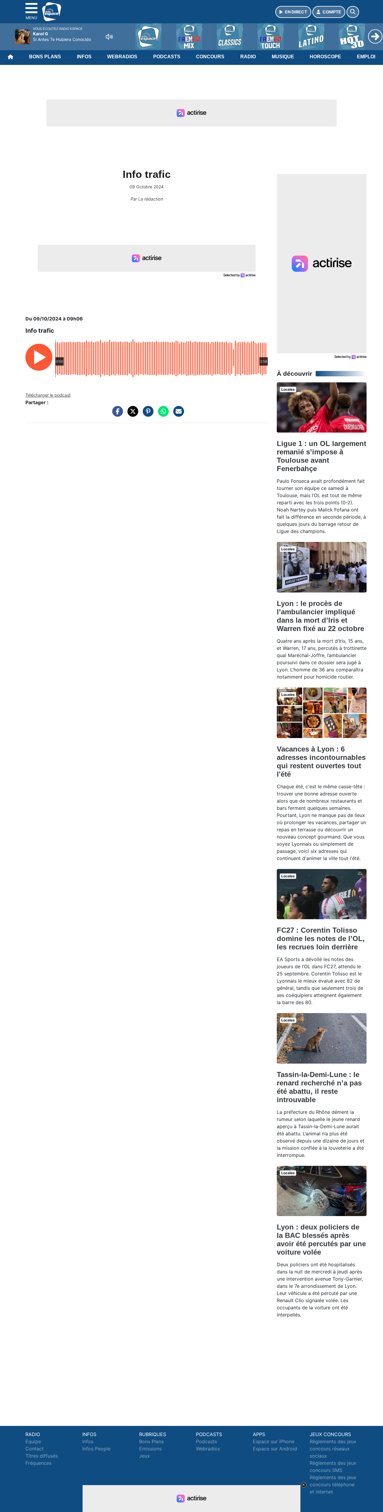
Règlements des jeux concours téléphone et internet (333, 1484)
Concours (210, 56)
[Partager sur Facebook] (116, 414)
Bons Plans (45, 56)
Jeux (144, 1456)
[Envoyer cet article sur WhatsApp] (162, 414)
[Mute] (109, 36)
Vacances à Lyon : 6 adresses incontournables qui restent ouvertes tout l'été (321, 761)
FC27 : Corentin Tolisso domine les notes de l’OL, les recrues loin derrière (321, 938)
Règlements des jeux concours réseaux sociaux (333, 1448)
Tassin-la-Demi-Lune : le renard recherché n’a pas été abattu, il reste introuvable (319, 1087)
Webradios (122, 56)
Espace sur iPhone (273, 1441)
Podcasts (166, 56)
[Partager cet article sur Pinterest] (146, 414)
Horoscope (325, 56)
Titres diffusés (41, 1456)
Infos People (96, 1449)
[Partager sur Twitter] (131, 414)
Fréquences (38, 1463)
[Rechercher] (352, 12)
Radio (248, 56)
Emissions (150, 1449)
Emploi (366, 56)
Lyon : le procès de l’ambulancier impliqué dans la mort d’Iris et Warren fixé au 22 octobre (320, 616)
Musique (283, 56)
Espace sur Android (275, 1449)
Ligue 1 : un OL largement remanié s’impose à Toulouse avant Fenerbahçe (321, 456)
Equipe (33, 1441)
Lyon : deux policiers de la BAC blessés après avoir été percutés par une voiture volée (321, 1239)
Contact (34, 1449)
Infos (84, 56)
